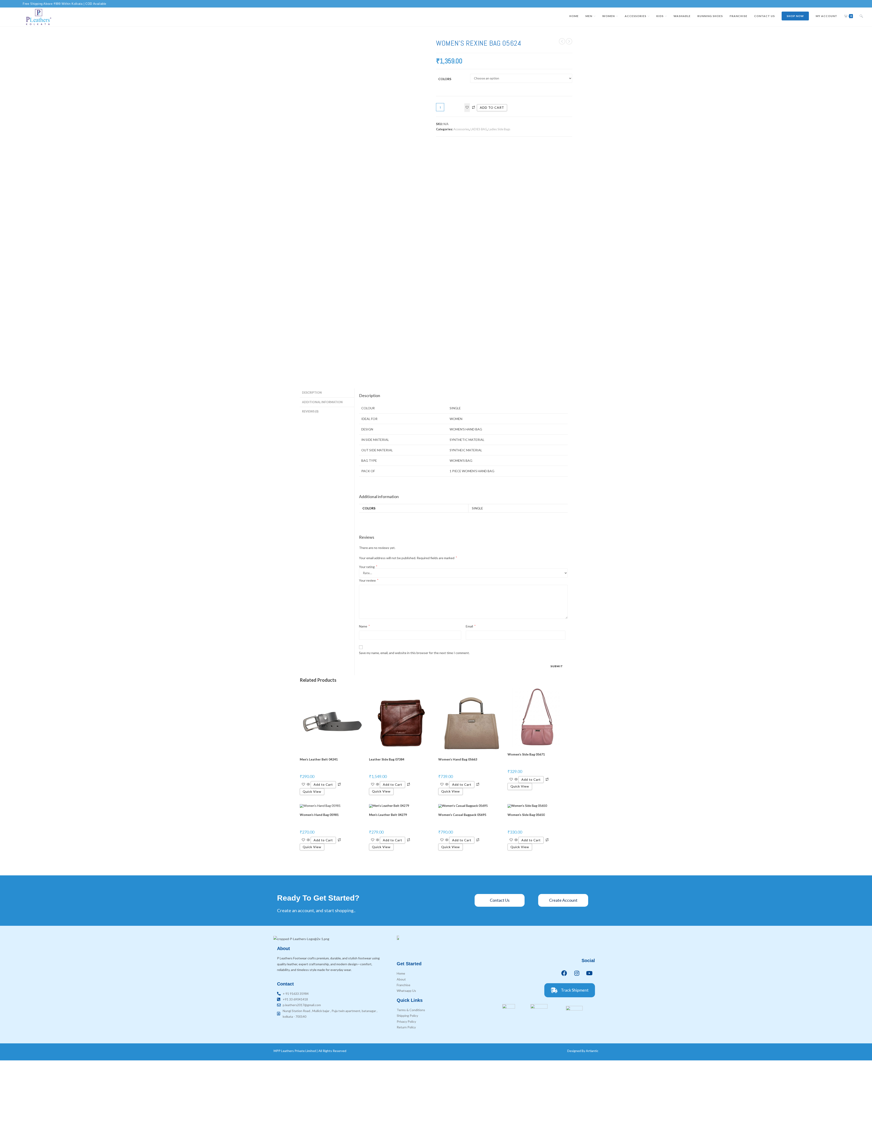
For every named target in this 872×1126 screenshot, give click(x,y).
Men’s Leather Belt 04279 (388, 815)
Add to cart (492, 107)
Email (471, 626)
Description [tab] (312, 392)
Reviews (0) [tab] (310, 411)
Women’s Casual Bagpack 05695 (462, 815)
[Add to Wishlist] (467, 107)
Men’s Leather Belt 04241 (319, 759)
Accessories (461, 129)
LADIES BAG (479, 129)
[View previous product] (562, 41)
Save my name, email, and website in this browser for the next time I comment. (414, 653)
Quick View (312, 791)
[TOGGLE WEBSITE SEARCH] (861, 16)
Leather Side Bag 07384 (386, 759)
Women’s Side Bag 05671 (526, 754)
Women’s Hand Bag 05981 (319, 815)
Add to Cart (323, 784)
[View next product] (569, 41)
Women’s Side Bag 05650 (526, 815)
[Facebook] (564, 973)
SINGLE (477, 508)
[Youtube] (589, 973)
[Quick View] (308, 784)
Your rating (368, 566)
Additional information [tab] (322, 402)
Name (364, 626)
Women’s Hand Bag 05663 (457, 759)
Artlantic (592, 1051)
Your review (368, 580)
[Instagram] (576, 973)
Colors (444, 79)
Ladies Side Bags (499, 129)
